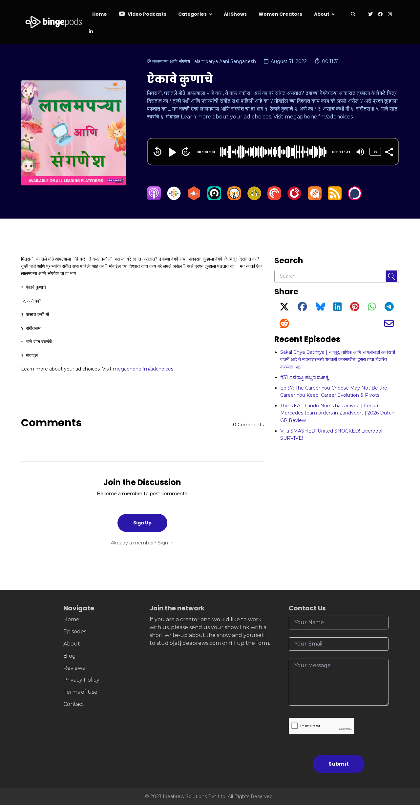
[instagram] (389, 14)
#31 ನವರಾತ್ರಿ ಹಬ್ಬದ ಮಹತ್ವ (304, 377)
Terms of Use (80, 692)
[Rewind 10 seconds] (157, 151)
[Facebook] (302, 308)
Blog (69, 656)
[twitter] (370, 14)
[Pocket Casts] (274, 198)
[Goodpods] (254, 198)
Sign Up (142, 522)
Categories (192, 14)
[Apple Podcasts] (154, 198)
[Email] (389, 325)
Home (99, 14)
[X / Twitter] (284, 308)
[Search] (353, 14)
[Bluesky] (320, 308)
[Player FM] (294, 198)
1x (375, 152)
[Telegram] (389, 308)
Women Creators (280, 14)
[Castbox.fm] (194, 198)
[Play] (171, 152)
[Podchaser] (355, 198)
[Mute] (360, 152)
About (321, 14)
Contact (73, 704)
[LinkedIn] (337, 308)
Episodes (74, 631)
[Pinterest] (354, 308)
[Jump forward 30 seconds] (186, 151)
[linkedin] (90, 32)
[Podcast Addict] (315, 198)
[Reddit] (284, 325)
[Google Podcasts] (174, 198)
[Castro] (214, 198)
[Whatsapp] (372, 308)
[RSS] (335, 198)
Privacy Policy (81, 680)
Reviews (74, 668)
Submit (338, 764)
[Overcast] (234, 198)
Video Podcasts (146, 14)
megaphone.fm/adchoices (143, 369)
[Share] (389, 151)
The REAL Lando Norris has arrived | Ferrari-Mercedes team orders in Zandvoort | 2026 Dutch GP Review (337, 413)
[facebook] (380, 14)
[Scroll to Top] (404, 763)
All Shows (235, 14)
